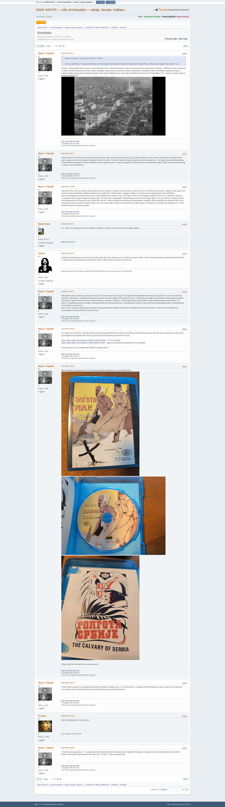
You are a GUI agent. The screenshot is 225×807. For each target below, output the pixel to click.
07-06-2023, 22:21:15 (67, 153)
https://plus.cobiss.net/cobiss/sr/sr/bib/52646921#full (83, 343)
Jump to (154, 789)
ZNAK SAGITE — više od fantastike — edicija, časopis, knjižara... (81, 9)
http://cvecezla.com (68, 242)
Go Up (39, 779)
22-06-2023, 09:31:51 (67, 224)
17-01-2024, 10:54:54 (67, 329)
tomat (41, 253)
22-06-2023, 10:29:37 (67, 253)
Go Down (40, 46)
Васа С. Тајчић (46, 53)
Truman (42, 715)
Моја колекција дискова (70, 141)
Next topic (183, 39)
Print (185, 46)
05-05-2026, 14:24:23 (67, 748)
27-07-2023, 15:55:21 (67, 291)
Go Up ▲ (188, 804)
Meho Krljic (44, 223)
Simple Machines (52, 804)
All (63, 46)
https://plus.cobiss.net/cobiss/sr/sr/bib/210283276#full (83, 340)
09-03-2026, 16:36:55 (67, 683)
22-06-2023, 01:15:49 (67, 186)
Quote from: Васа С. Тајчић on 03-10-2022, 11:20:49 (83, 58)
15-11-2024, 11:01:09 (67, 366)
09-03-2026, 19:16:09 (67, 716)
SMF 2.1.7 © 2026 (40, 804)
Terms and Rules (177, 804)
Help (168, 804)
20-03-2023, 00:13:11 (67, 53)
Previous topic (171, 39)
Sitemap (61, 804)
